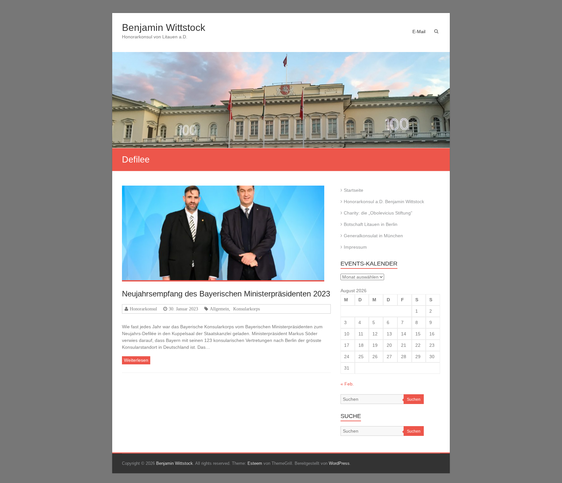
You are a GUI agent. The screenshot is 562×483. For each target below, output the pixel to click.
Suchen (414, 399)
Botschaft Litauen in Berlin (370, 224)
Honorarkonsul (143, 309)
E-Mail (418, 31)
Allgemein (219, 309)
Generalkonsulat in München (373, 235)
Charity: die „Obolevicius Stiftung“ (378, 212)
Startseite (353, 190)
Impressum (355, 247)
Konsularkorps (246, 309)
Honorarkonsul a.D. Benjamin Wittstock (384, 201)
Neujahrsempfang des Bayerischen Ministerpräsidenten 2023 (226, 293)
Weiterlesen (136, 360)
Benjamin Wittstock (163, 27)
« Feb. (347, 383)
